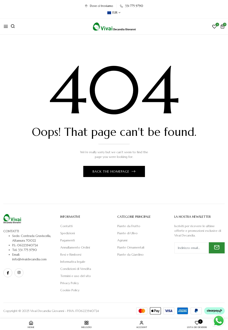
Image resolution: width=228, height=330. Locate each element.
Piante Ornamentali (130, 247)
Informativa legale (72, 262)
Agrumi (122, 240)
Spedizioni (67, 233)
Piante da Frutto (128, 226)
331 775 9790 (134, 6)
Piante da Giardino (130, 255)
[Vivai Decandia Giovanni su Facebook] (7, 272)
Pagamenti (67, 240)
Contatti (66, 226)
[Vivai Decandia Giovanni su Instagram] (18, 272)
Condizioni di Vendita (75, 269)
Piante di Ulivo (127, 233)
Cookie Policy (69, 290)
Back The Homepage (111, 171)
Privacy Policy (69, 283)
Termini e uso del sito (75, 276)
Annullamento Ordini (75, 247)
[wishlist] (214, 27)
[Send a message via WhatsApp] (219, 321)
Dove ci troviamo (101, 6)
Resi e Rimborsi (70, 255)
